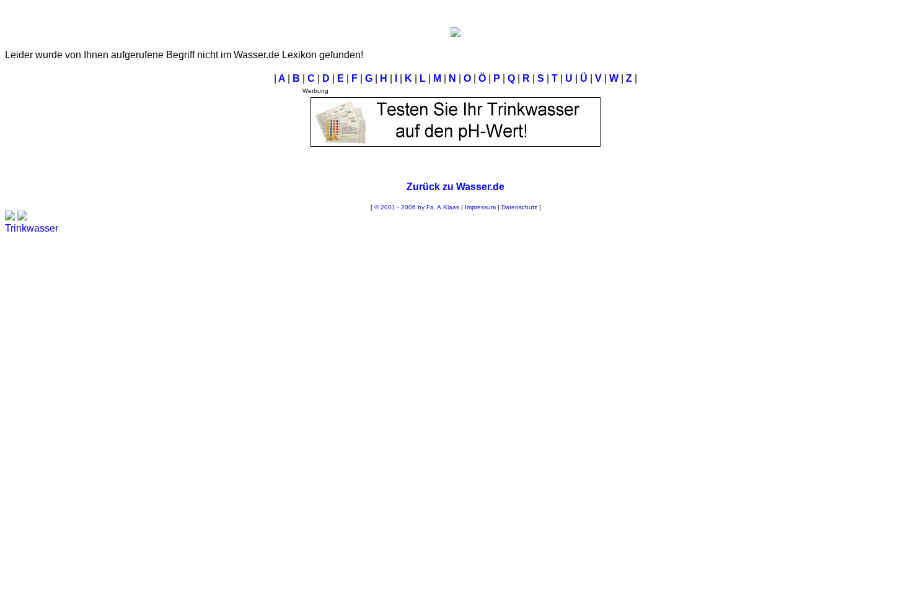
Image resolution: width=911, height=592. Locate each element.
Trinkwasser (31, 228)
